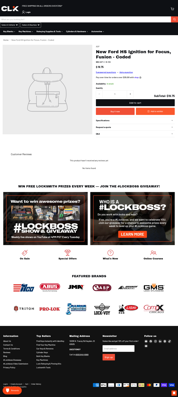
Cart (26, 384)
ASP (97, 46)
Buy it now (115, 111)
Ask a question (126, 72)
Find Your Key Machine (45, 345)
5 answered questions (106, 72)
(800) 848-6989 (82, 354)
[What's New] (110, 255)
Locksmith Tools (43, 367)
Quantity (99, 88)
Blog (5, 356)
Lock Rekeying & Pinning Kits (48, 364)
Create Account (16, 384)
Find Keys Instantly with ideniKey (50, 341)
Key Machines (25, 31)
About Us (7, 341)
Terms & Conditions (11, 348)
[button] (27, 12)
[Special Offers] (67, 255)
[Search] (174, 19)
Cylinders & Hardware (76, 31)
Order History (36, 384)
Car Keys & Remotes (44, 348)
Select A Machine (29, 25)
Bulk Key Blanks (43, 356)
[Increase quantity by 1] (130, 94)
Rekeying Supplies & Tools (48, 31)
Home (6, 40)
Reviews (6, 352)
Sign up (109, 357)
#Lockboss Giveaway (12, 360)
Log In (5, 384)
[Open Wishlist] (174, 393)
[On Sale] (24, 255)
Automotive (97, 31)
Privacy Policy (9, 367)
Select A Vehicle (8, 25)
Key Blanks (8, 31)
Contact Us (8, 345)
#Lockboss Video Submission (15, 364)
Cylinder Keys (42, 352)
